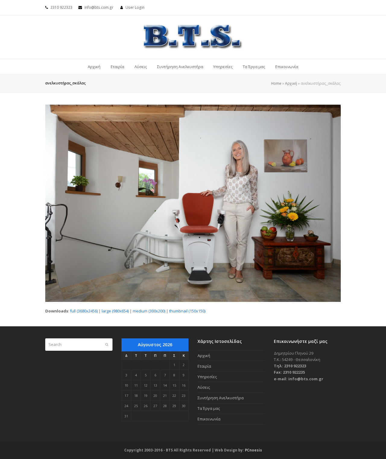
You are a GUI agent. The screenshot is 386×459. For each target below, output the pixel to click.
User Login (134, 7)
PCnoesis (253, 450)
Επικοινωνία (209, 419)
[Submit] (106, 344)
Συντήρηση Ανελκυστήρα (221, 397)
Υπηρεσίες (207, 376)
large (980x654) (115, 311)
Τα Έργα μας (209, 408)
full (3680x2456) (84, 311)
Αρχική (291, 83)
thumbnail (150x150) (187, 311)
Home (276, 83)
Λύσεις (204, 387)
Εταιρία (204, 366)
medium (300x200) (149, 311)
